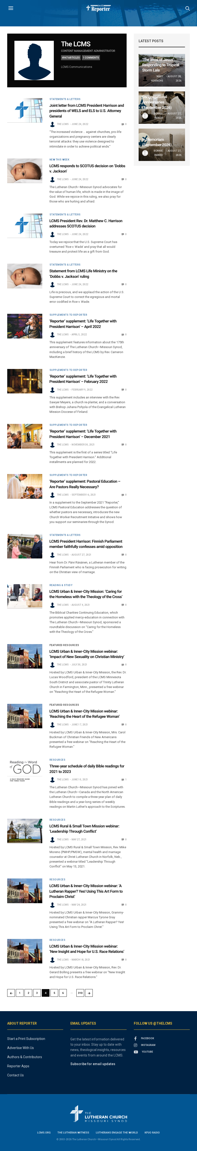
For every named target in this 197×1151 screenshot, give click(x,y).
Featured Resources (64, 645)
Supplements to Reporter (68, 315)
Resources (57, 760)
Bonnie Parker (158, 115)
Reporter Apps (18, 1066)
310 (80, 993)
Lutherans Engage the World (117, 1132)
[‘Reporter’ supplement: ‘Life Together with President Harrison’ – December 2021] (24, 436)
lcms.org (44, 1132)
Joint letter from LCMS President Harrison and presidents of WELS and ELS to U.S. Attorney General (86, 111)
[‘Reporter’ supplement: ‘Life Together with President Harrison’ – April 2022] (24, 326)
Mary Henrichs (157, 78)
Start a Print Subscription (26, 1039)
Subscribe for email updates (92, 1064)
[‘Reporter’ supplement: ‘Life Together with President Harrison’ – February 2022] (24, 381)
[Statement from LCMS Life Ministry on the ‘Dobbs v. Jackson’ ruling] (24, 276)
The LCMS (75, 44)
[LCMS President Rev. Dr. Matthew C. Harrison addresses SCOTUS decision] (24, 226)
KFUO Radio (152, 1132)
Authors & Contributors (24, 1057)
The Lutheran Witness (73, 1132)
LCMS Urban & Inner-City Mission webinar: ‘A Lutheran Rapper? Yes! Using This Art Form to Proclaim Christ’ (86, 891)
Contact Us (15, 1075)
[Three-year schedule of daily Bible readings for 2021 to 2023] (24, 771)
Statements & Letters (65, 99)
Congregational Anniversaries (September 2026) (157, 102)
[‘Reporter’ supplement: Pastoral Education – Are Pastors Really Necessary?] (24, 486)
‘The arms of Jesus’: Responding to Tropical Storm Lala (160, 65)
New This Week (59, 160)
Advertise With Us (20, 1048)
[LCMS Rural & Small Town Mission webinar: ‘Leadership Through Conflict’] (24, 831)
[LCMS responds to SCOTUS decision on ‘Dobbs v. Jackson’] (24, 171)
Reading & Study (61, 585)
